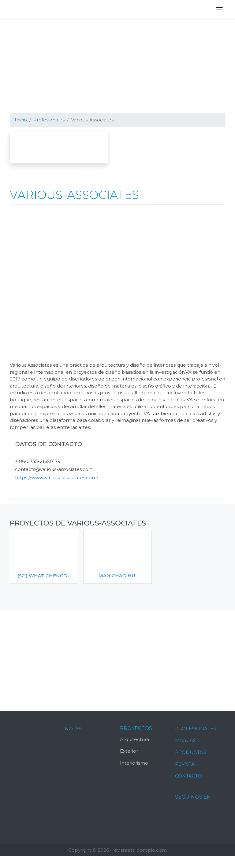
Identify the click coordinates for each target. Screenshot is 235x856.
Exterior (129, 751)
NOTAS (73, 729)
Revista (185, 764)
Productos (191, 752)
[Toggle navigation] (219, 10)
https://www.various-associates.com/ (56, 477)
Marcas (185, 740)
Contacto (188, 776)
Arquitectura (134, 739)
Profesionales (195, 729)
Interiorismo (134, 763)
